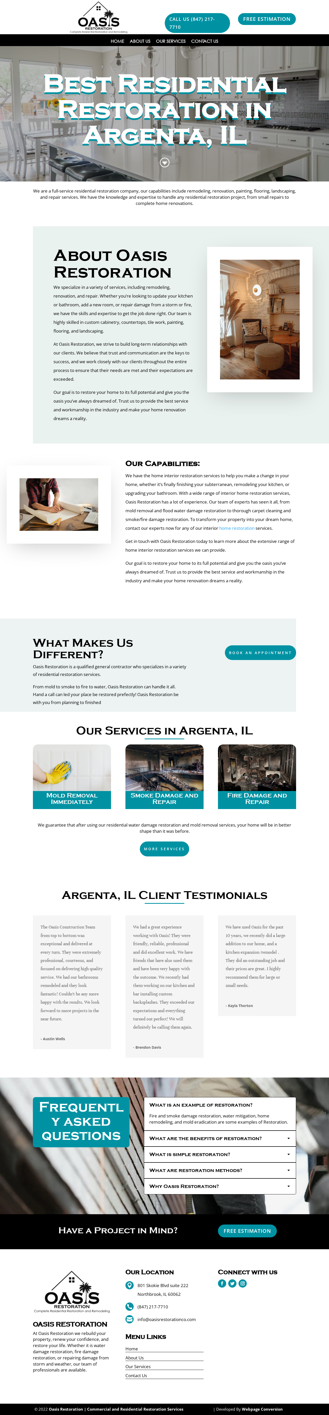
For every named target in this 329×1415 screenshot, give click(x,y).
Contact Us (204, 41)
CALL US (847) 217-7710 (192, 23)
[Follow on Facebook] (222, 1283)
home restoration (236, 528)
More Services (164, 848)
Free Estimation (267, 18)
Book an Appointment (260, 652)
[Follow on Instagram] (243, 1283)
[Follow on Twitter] (232, 1283)
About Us (140, 41)
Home (117, 41)
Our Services (171, 41)
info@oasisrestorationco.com (167, 1319)
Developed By (249, 1409)
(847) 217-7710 (153, 1307)
